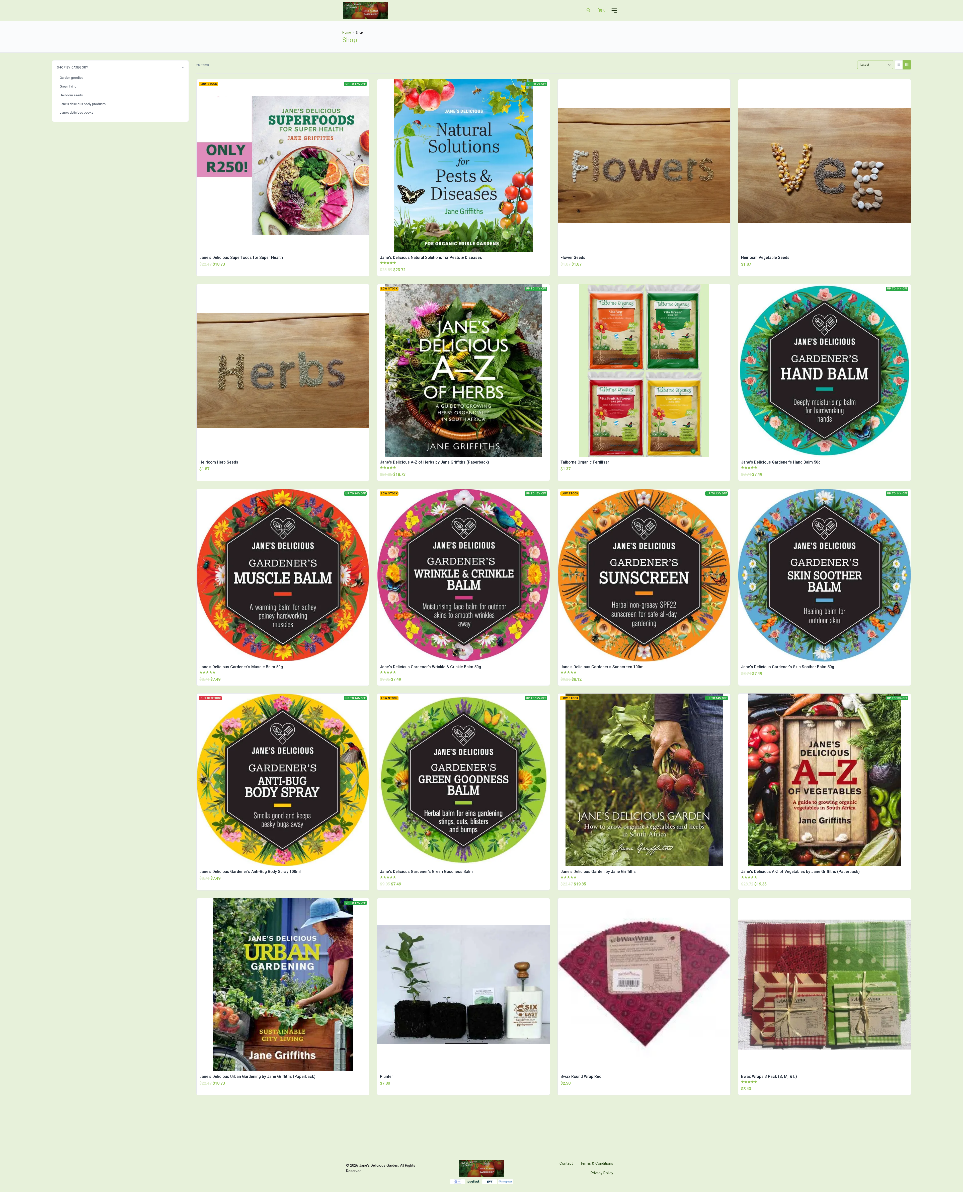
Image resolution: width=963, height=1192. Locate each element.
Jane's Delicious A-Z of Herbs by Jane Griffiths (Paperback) (434, 462)
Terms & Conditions (596, 1163)
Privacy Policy (602, 1173)
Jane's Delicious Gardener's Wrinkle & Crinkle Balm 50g (430, 666)
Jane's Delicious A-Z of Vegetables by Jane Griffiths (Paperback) (800, 871)
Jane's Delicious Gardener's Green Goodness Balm (426, 871)
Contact (566, 1163)
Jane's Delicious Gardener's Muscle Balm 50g (241, 666)
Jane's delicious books (76, 112)
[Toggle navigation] (613, 10)
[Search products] (588, 10)
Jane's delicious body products (83, 104)
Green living (68, 86)
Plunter (386, 1076)
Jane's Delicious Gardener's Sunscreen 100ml (602, 666)
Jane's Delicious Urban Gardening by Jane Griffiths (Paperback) (257, 1076)
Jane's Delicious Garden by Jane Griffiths (598, 871)
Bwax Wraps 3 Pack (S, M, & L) (769, 1076)
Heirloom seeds (71, 95)
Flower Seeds (572, 257)
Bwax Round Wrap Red (580, 1076)
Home (346, 32)
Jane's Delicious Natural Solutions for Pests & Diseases (431, 257)
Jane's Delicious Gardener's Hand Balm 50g (781, 462)
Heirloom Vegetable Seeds (765, 257)
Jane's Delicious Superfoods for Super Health (241, 257)
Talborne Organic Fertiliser (584, 462)
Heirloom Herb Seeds (218, 462)
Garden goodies (71, 78)
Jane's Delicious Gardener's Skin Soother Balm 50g (787, 666)
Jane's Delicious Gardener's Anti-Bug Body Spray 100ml (250, 871)
